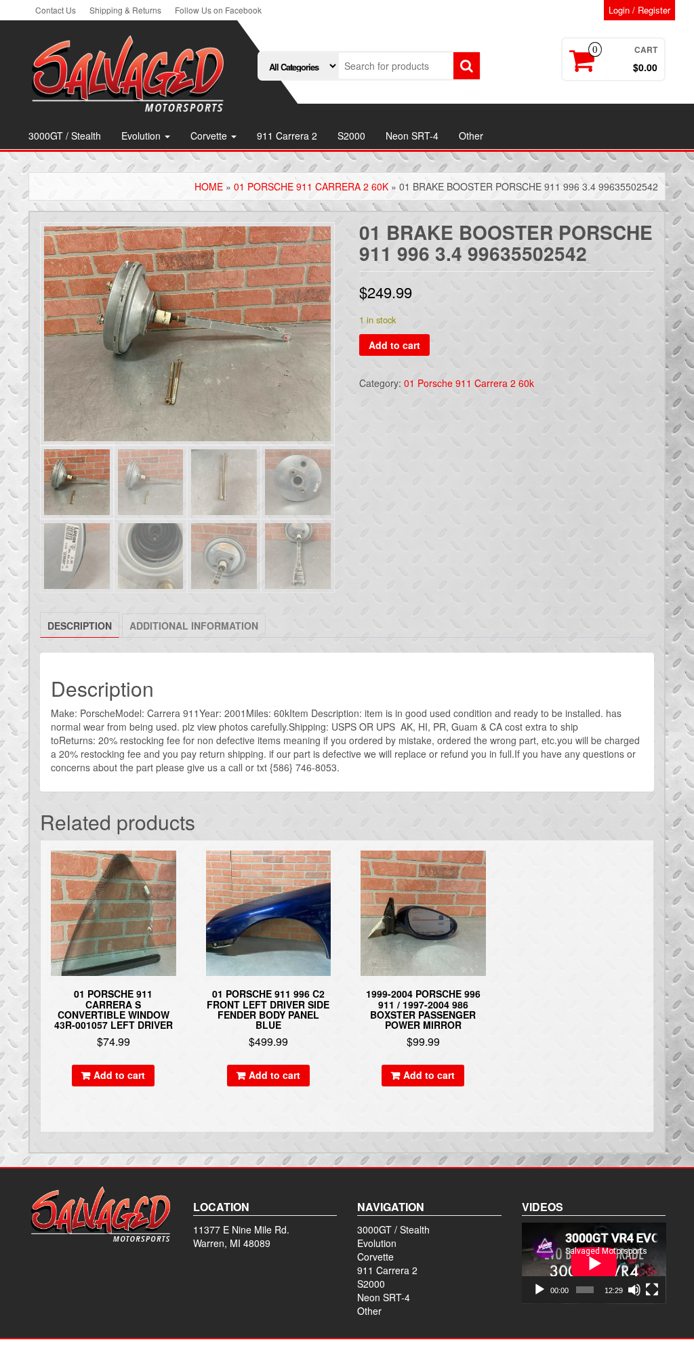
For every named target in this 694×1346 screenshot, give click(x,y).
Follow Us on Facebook (218, 10)
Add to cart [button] (119, 1075)
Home (209, 186)
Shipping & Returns (125, 10)
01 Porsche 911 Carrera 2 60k (311, 186)
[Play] (539, 1290)
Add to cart (394, 345)
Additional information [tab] (193, 625)
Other (471, 135)
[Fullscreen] (652, 1290)
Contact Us (55, 10)
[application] (594, 1263)
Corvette (210, 135)
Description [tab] (79, 625)
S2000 (351, 135)
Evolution (142, 135)
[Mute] (634, 1290)
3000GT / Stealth (64, 135)
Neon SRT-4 (412, 135)
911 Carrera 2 (287, 135)
